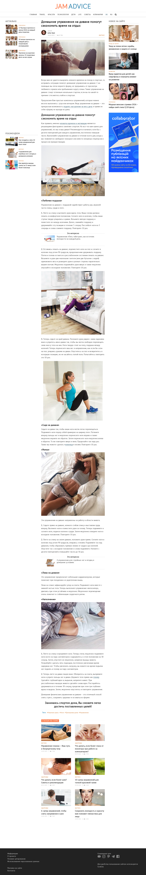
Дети (73, 14)
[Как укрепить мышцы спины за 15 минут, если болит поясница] (11, 164)
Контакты (11, 870)
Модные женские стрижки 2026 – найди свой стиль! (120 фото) (123, 106)
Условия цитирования (16, 859)
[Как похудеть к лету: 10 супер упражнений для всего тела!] (11, 141)
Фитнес (21, 137)
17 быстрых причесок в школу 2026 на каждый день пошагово (27, 30)
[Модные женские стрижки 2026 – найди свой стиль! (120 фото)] (124, 91)
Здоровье (78, 743)
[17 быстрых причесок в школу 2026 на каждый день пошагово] (11, 29)
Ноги (62, 713)
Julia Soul (51, 33)
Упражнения (84, 713)
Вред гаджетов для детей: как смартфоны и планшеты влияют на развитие (122, 77)
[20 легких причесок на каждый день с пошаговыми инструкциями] (11, 40)
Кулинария (98, 14)
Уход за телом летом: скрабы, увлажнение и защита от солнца (123, 47)
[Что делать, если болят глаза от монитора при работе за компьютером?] (90, 732)
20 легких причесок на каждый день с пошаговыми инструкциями (27, 42)
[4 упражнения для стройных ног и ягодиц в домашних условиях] (11, 153)
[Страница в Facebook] (118, 857)
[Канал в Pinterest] (109, 857)
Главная (33, 14)
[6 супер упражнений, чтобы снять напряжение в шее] (56, 797)
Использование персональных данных (23, 861)
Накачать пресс (53, 713)
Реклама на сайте (14, 868)
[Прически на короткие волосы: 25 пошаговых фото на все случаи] (11, 54)
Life (80, 14)
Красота (51, 14)
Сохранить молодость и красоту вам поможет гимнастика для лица (89, 814)
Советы (87, 14)
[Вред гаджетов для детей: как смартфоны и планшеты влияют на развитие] (124, 61)
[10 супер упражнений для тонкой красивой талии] (90, 766)
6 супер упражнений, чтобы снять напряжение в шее (53, 812)
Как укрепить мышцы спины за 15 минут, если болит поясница (27, 165)
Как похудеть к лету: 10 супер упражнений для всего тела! (27, 142)
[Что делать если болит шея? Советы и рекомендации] (56, 766)
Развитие (112, 71)
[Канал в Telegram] (114, 857)
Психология (63, 14)
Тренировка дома (72, 713)
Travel (42, 14)
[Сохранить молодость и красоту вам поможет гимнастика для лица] (90, 797)
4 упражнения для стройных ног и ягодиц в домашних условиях (27, 154)
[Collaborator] (124, 142)
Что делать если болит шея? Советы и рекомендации (54, 781)
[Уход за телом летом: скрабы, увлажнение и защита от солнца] (124, 33)
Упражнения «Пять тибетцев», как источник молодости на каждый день (75, 237)
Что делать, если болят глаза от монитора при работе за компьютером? (89, 749)
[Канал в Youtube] (100, 857)
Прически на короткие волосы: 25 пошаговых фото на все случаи (27, 55)
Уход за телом (114, 44)
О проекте (11, 856)
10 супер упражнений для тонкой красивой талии (87, 781)
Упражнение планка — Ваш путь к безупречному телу (55, 747)
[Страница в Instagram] (104, 857)
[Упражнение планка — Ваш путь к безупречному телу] (56, 732)
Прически (22, 25)
